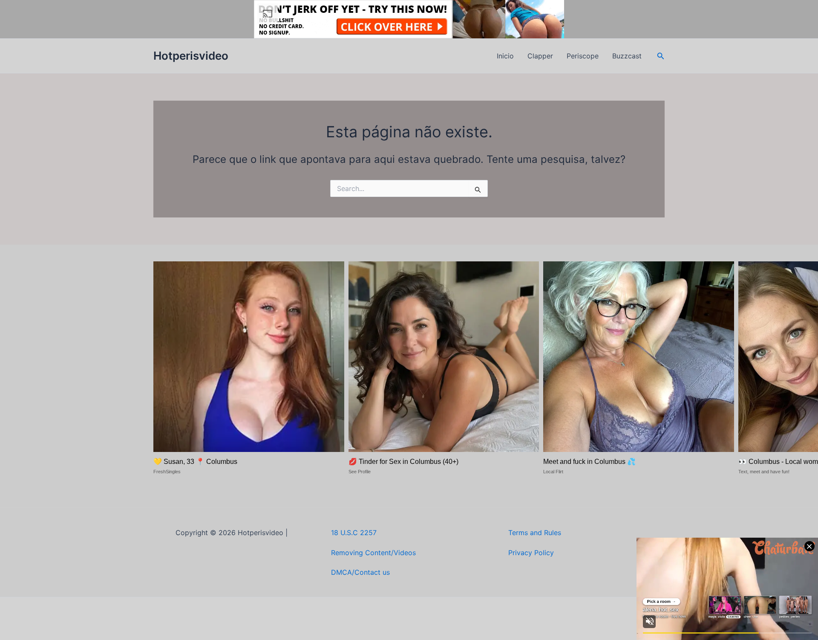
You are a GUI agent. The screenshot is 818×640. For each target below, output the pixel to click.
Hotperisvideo (190, 55)
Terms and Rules (534, 532)
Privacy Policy (531, 552)
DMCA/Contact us (360, 572)
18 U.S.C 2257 (354, 532)
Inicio (505, 56)
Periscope (583, 56)
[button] (661, 56)
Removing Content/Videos (373, 552)
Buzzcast (627, 56)
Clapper (540, 56)
